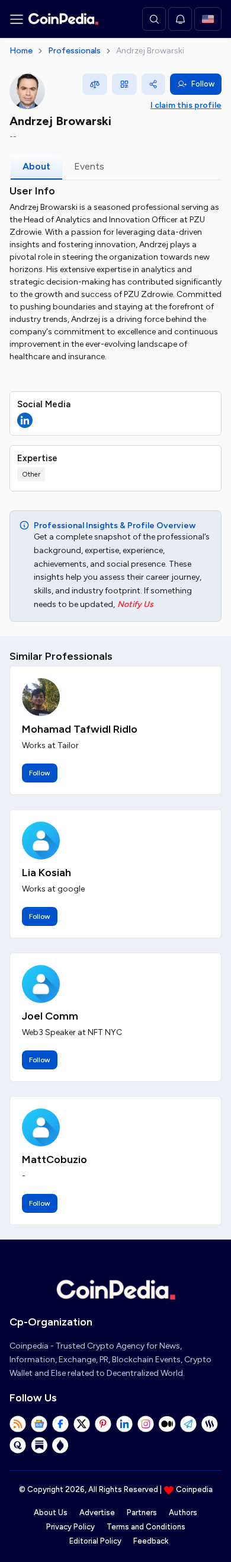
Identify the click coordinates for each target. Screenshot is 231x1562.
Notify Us (135, 604)
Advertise (97, 1512)
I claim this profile (186, 105)
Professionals (74, 51)
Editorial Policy (95, 1541)
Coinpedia (194, 1489)
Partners (142, 1512)
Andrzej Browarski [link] (150, 51)
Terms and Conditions (146, 1526)
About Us (51, 1512)
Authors (183, 1512)
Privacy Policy (70, 1526)
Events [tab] (89, 166)
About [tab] (36, 166)
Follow (202, 83)
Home (21, 51)
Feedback (150, 1541)
